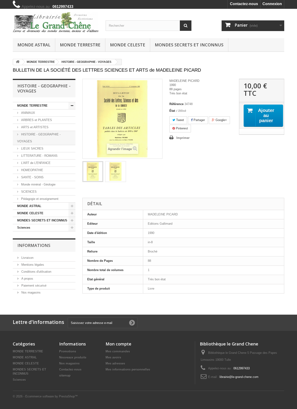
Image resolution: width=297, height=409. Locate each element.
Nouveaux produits (72, 357)
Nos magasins (30, 292)
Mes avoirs (113, 357)
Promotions (67, 351)
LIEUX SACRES (31, 148)
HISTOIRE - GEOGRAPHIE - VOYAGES (39, 138)
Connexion (272, 4)
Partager (199, 120)
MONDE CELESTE (127, 45)
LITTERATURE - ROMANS (39, 155)
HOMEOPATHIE (31, 170)
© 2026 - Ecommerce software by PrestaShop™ (45, 396)
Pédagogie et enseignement (39, 199)
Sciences (23, 227)
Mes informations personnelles (128, 369)
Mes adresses (115, 363)
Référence (176, 104)
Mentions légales (32, 264)
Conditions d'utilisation (35, 271)
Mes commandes (118, 351)
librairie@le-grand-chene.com (239, 377)
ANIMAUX (27, 113)
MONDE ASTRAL (33, 45)
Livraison (26, 257)
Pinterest (181, 128)
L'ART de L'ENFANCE (35, 163)
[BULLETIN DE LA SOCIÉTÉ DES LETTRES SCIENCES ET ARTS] (93, 171)
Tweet (179, 120)
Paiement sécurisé (33, 285)
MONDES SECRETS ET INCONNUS (189, 45)
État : (173, 110)
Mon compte (118, 344)
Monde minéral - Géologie (37, 184)
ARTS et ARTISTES (34, 127)
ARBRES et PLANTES (36, 120)
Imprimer (183, 138)
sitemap (65, 375)
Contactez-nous (244, 4)
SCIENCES (28, 191)
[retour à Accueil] (17, 62)
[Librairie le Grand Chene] (56, 22)
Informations (33, 245)
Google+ (221, 120)
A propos (26, 278)
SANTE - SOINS (32, 177)
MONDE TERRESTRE (80, 45)
